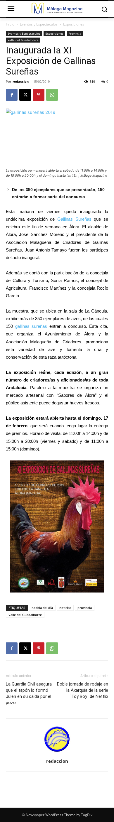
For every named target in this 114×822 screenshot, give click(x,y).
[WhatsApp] (52, 95)
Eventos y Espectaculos (39, 24)
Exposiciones (73, 24)
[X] (25, 95)
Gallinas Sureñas (74, 219)
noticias (65, 607)
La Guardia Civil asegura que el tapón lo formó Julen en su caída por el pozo (29, 693)
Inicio (10, 24)
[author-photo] (57, 752)
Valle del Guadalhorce (23, 40)
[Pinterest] (38, 95)
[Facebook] (12, 95)
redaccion (21, 81)
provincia (84, 607)
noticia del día (42, 607)
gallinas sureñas (31, 326)
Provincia (74, 33)
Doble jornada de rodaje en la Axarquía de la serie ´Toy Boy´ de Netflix (82, 690)
